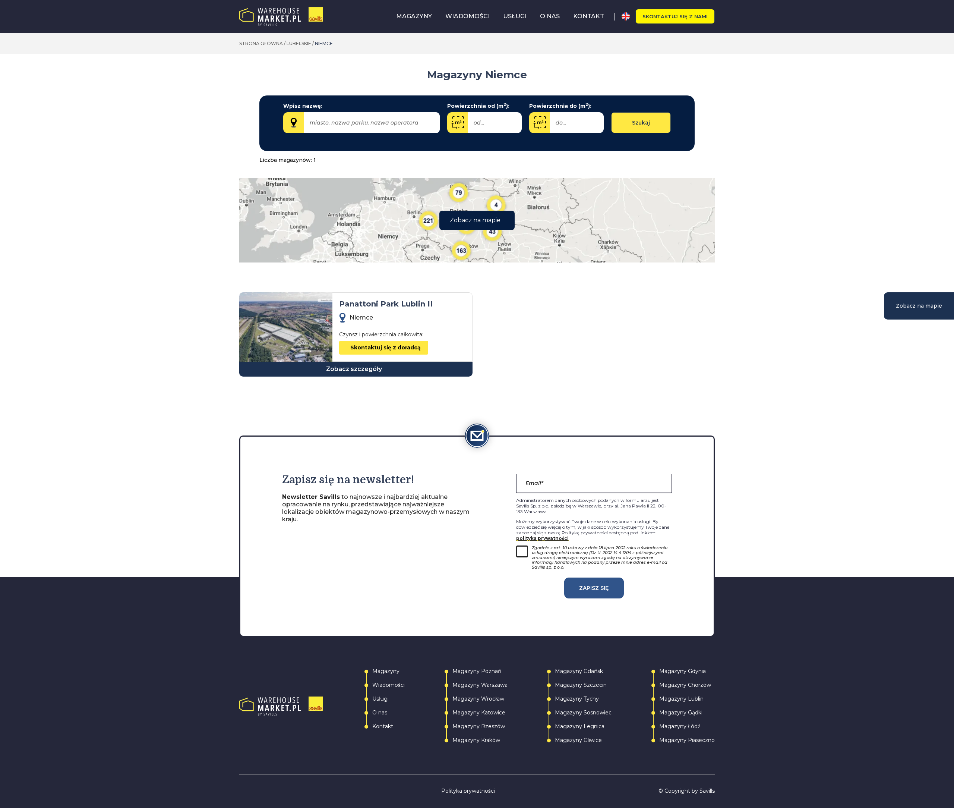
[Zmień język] (628, 16)
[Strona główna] (281, 16)
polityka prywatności (542, 538)
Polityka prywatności (468, 791)
